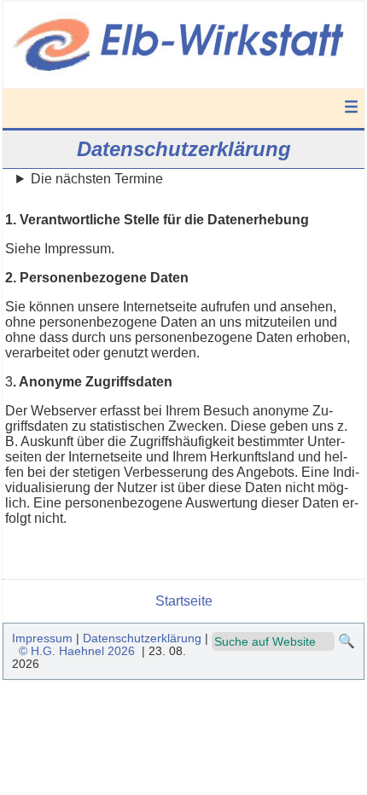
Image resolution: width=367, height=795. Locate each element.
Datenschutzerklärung (142, 638)
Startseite (184, 601)
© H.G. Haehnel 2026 (76, 651)
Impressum (42, 638)
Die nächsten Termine (97, 178)
